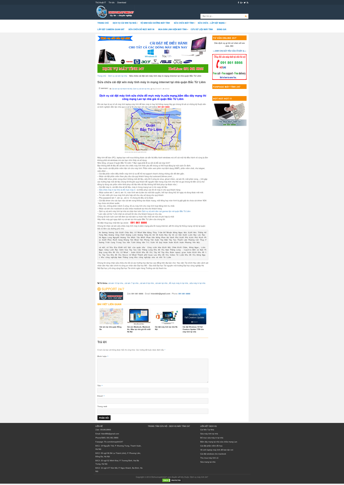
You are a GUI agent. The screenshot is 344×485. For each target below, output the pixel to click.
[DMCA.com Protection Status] (172, 480)
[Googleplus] (241, 2)
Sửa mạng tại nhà (207, 462)
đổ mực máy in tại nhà (178, 283)
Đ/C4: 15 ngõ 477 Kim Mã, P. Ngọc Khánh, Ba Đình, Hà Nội (118, 469)
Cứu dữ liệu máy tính (202, 29)
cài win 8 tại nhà (147, 283)
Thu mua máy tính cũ (209, 458)
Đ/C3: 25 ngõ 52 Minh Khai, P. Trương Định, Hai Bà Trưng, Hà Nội (117, 462)
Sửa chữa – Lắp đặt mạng (211, 22)
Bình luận (102, 356)
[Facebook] (238, 2)
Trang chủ (103, 22)
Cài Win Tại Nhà (207, 430)
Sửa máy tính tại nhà (209, 434)
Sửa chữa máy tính (184, 22)
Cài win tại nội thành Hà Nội (122, 88)
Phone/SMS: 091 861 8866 (106, 438)
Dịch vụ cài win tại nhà (124, 22)
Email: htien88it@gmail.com (107, 434)
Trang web (102, 406)
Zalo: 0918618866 (103, 430)
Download (121, 2)
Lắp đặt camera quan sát (110, 29)
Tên (100, 385)
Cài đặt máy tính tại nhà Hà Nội (166, 328)
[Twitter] (245, 2)
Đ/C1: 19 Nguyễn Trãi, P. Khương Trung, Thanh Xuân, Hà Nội (118, 447)
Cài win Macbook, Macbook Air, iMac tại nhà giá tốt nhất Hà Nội (138, 329)
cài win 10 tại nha (115, 283)
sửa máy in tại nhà (197, 283)
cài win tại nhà (161, 283)
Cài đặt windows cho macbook (213, 454)
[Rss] (247, 2)
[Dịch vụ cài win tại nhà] (152, 53)
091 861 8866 (184, 293)
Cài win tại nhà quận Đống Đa (110, 328)
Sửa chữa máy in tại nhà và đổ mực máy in (117, 189)
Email (101, 396)
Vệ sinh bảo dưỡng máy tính (155, 22)
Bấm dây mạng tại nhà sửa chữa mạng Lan (218, 442)
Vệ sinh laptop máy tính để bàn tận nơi (216, 450)
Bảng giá (221, 29)
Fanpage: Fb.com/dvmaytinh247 (109, 442)
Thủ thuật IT (100, 2)
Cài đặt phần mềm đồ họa (211, 446)
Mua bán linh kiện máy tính (172, 29)
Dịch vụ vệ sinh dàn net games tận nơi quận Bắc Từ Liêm (166, 211)
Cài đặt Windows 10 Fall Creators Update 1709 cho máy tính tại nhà (193, 329)
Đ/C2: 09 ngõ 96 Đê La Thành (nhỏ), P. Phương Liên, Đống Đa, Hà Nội (118, 455)
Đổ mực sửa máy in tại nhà (211, 438)
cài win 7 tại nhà (131, 283)
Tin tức (112, 2)
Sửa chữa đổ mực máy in (141, 29)
